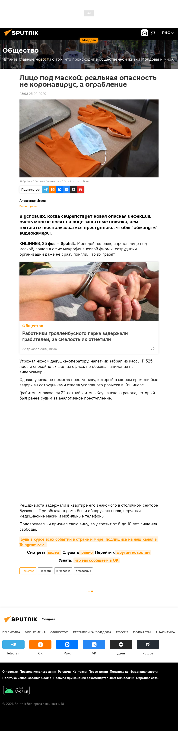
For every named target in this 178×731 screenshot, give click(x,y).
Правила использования (38, 671)
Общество (32, 326)
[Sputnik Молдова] (22, 37)
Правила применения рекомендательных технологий (93, 678)
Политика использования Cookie (26, 678)
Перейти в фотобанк (76, 181)
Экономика (35, 632)
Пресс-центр (98, 671)
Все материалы (28, 206)
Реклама (64, 671)
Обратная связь (147, 678)
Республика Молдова (92, 632)
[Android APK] (16, 691)
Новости (45, 571)
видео (54, 552)
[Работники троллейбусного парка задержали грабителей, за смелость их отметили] (89, 291)
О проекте (10, 671)
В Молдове (63, 571)
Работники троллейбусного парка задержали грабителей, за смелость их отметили (75, 336)
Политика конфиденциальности (134, 671)
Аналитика (165, 632)
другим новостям (133, 552)
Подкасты (142, 632)
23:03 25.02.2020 (32, 94)
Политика (11, 632)
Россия (122, 632)
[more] (153, 348)
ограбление (83, 571)
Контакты (80, 671)
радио (86, 552)
